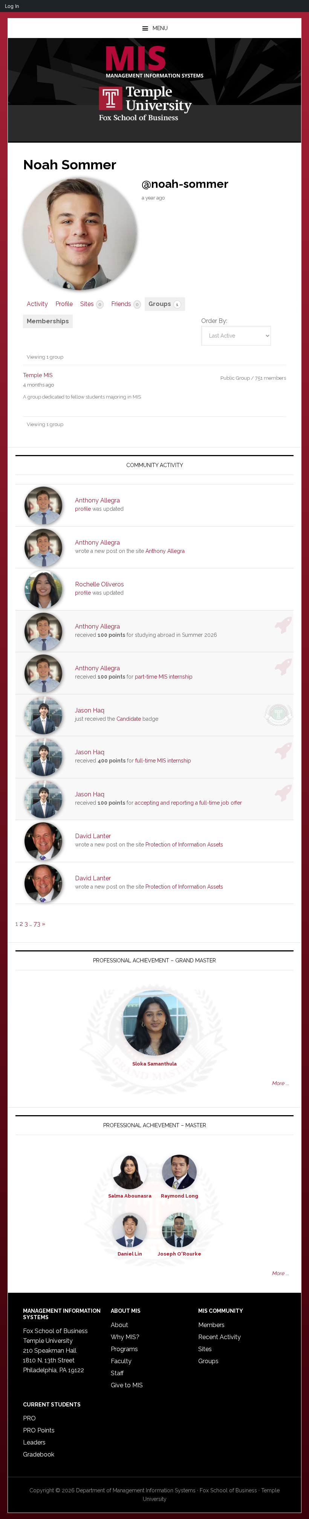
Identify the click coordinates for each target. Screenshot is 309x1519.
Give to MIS (127, 1385)
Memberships (48, 321)
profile (83, 509)
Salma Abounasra (129, 1196)
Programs (124, 1349)
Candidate (128, 719)
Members (211, 1325)
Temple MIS (154, 62)
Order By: (214, 320)
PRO (29, 1418)
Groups (163, 303)
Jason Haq (89, 710)
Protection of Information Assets (184, 845)
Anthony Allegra (97, 500)
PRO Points (39, 1430)
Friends (124, 303)
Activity (37, 303)
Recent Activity (219, 1337)
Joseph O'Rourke (179, 1254)
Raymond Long (179, 1196)
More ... (280, 1083)
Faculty (121, 1361)
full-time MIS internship (163, 761)
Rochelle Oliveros (99, 584)
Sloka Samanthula (154, 1064)
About (119, 1325)
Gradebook (38, 1454)
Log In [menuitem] (12, 6)
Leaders (34, 1442)
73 (37, 923)
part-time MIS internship (164, 677)
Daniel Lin (130, 1254)
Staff (117, 1373)
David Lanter (93, 836)
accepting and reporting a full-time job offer (188, 803)
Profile (64, 303)
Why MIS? (125, 1337)
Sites (90, 303)
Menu (160, 28)
